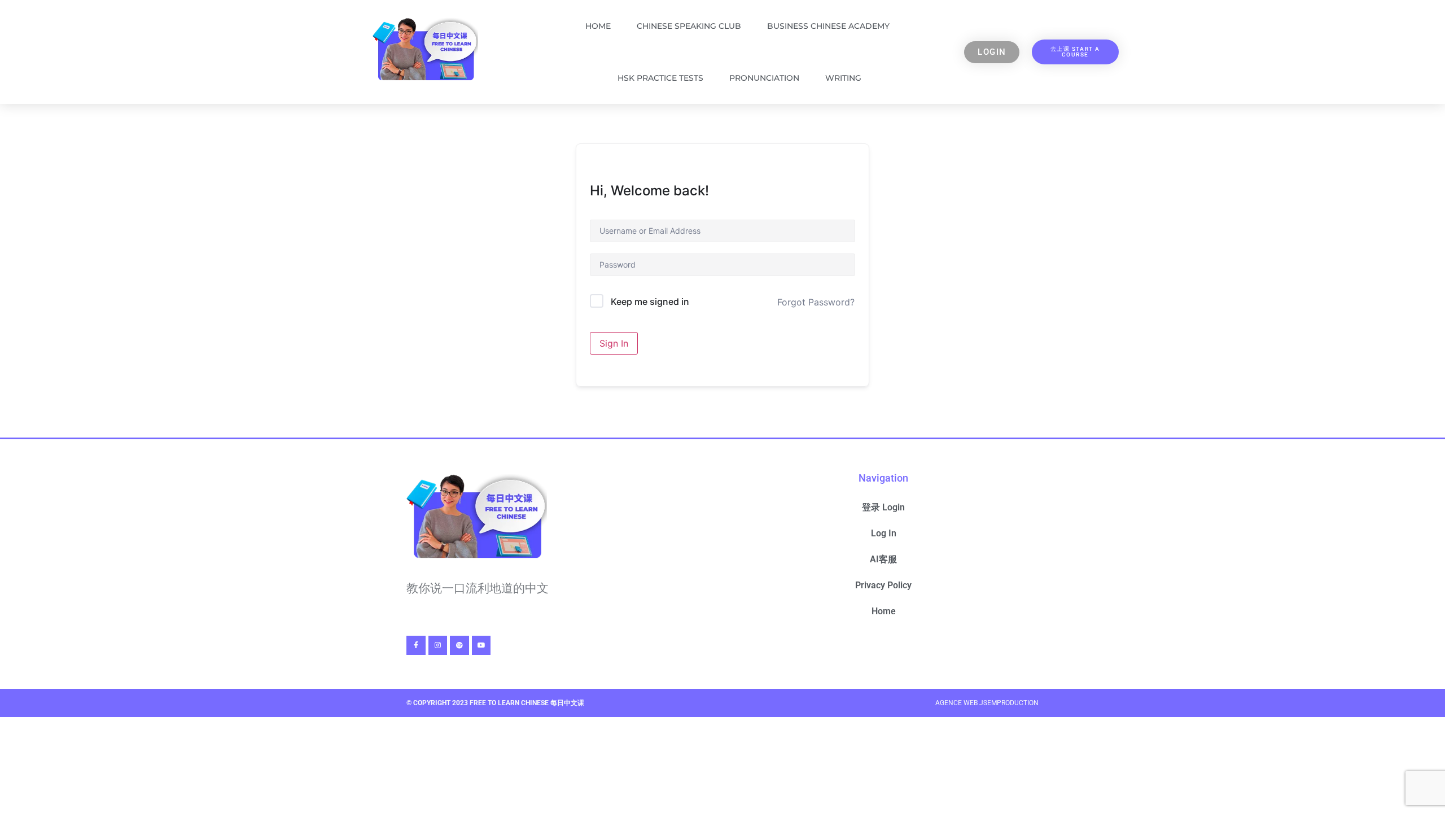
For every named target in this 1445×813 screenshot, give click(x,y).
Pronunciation (764, 78)
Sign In (613, 343)
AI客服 (883, 559)
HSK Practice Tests (660, 78)
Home (598, 26)
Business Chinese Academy (828, 26)
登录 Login (883, 507)
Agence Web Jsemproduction (987, 703)
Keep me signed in (650, 301)
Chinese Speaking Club (689, 26)
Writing (843, 78)
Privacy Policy (883, 585)
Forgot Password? (816, 302)
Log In (883, 533)
